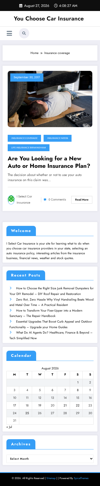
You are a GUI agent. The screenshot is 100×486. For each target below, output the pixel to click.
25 (27, 413)
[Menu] (9, 33)
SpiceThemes (81, 478)
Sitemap (51, 478)
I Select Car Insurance (24, 200)
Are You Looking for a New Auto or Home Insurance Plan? (49, 162)
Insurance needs (57, 138)
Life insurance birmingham (28, 147)
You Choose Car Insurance (49, 18)
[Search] (24, 33)
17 (14, 405)
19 (39, 405)
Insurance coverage (24, 138)
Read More (81, 200)
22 (77, 405)
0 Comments (57, 200)
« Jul (9, 427)
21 (65, 405)
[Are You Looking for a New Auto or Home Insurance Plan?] (50, 98)
